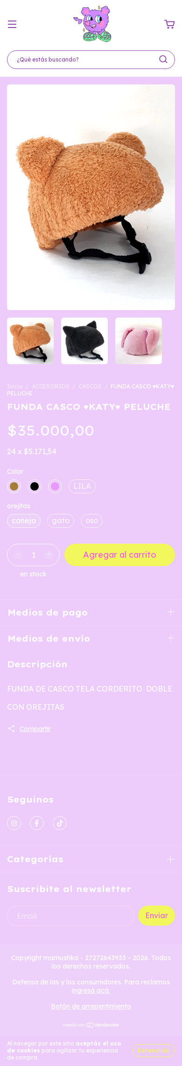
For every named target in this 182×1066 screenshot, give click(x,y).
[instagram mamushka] (14, 823)
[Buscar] (163, 59)
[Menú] (12, 24)
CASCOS (90, 386)
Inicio (15, 386)
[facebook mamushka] (37, 823)
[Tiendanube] (91, 1026)
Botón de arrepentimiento (91, 1006)
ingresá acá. (91, 990)
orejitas (18, 506)
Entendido (154, 1050)
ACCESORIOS (51, 386)
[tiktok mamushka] (60, 823)
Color (15, 471)
